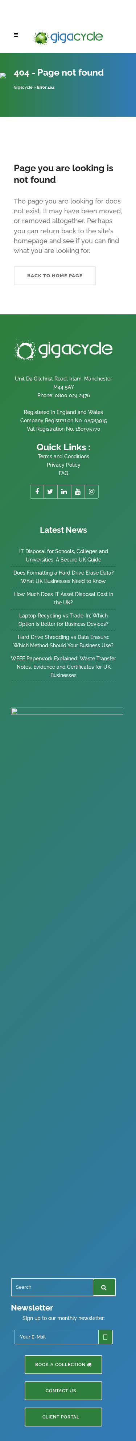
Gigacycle (23, 87)
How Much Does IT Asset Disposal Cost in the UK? (63, 598)
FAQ (63, 473)
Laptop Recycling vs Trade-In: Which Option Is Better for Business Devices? (63, 620)
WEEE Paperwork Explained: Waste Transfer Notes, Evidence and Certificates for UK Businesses (63, 667)
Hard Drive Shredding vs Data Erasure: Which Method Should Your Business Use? (63, 641)
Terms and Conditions (63, 456)
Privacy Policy (64, 465)
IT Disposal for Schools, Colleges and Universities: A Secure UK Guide (63, 555)
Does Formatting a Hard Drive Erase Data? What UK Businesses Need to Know (63, 577)
